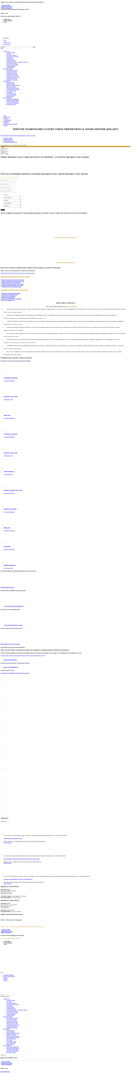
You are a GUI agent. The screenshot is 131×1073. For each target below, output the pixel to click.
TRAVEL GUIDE (8, 69)
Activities (6, 200)
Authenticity (6, 205)
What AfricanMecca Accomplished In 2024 (13, 838)
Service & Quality (7, 197)
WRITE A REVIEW (9, 141)
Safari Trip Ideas (11, 82)
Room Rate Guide (11, 104)
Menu (2, 48)
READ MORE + (8, 842)
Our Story (9, 54)
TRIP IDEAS (7, 81)
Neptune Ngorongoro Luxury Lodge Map (11, 282)
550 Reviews (7, 42)
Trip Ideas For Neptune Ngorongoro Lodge (11, 286)
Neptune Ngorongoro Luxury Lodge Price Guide (13, 279)
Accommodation (8, 120)
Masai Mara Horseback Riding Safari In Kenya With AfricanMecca (18, 879)
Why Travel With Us (12, 55)
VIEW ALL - (4, 821)
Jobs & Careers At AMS (12, 64)
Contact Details (10, 67)
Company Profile (11, 52)
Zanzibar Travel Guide (12, 79)
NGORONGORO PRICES (10, 142)
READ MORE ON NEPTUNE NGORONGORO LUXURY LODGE (18, 135)
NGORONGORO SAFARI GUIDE (14, 290)
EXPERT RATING (8, 138)
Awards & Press (10, 59)
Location (5, 194)
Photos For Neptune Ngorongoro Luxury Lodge (13, 284)
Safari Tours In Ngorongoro (8, 297)
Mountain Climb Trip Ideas (13, 85)
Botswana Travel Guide (12, 75)
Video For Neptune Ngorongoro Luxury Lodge (12, 285)
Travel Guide (7, 117)
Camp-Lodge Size (7, 203)
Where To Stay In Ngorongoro (9, 296)
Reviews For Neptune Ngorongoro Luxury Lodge (13, 281)
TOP (2, 972)
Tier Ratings (10, 58)
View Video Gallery (11, 95)
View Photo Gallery (11, 93)
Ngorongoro (7, 121)
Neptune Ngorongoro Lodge (10, 124)
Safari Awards (7, 44)
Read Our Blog (10, 96)
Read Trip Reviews (11, 90)
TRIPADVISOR (8, 139)
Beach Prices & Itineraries (13, 100)
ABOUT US (7, 51)
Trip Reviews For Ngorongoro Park (10, 294)
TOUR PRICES (8, 97)
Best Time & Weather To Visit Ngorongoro (11, 298)
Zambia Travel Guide (12, 78)
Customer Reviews (11, 60)
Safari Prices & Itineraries (13, 99)
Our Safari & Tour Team (12, 56)
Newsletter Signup (11, 66)
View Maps (9, 92)
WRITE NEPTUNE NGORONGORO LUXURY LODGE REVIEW (18, 273)
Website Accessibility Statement (37, 970)
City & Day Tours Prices (12, 103)
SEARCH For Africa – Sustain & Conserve (17, 62)
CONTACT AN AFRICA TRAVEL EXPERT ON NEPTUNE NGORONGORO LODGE (23, 655)
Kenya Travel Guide (11, 71)
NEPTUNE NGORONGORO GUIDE (15, 277)
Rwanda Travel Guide (12, 74)
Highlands (6, 122)
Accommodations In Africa (13, 89)
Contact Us (6, 38)
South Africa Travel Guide (13, 77)
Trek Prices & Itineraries (12, 101)
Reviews (6, 125)
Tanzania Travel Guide (12, 70)
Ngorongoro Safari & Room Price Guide (11, 293)
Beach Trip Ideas (11, 84)
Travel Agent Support (12, 63)
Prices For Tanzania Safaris (8, 300)
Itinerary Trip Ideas (11, 86)
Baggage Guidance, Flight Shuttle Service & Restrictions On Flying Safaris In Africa (22, 858)
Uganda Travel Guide (12, 73)
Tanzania (6, 118)
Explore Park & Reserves (13, 88)
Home (5, 40)
